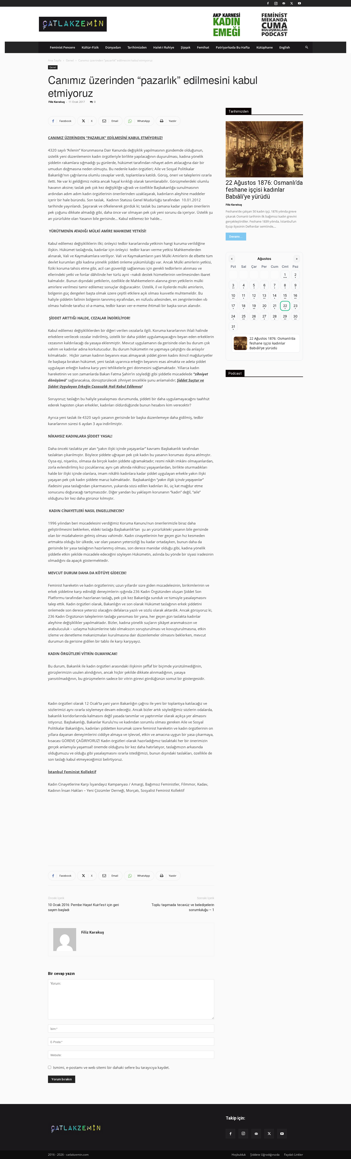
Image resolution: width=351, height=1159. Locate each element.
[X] (291, 3)
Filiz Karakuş (56, 102)
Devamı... (236, 236)
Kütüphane (264, 47)
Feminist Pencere (62, 47)
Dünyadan (113, 47)
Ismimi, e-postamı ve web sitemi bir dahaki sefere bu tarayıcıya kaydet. (111, 1067)
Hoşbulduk (239, 1155)
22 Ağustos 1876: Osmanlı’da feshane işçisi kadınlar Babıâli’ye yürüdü (264, 189)
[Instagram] (275, 3)
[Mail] (283, 3)
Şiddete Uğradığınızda (265, 1155)
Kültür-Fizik (90, 47)
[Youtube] (299, 3)
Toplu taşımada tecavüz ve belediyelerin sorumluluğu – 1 (182, 907)
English (284, 47)
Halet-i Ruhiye (163, 47)
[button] (307, 47)
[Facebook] (267, 3)
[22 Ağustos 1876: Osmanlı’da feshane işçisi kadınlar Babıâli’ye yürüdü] (264, 149)
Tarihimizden (137, 47)
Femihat (203, 47)
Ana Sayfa (54, 60)
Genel (70, 60)
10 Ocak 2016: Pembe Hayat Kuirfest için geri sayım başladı (83, 907)
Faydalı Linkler (293, 1155)
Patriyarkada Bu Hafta (233, 47)
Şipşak (185, 47)
